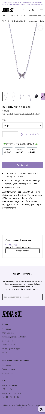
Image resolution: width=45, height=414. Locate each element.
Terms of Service (8, 344)
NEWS (3, 16)
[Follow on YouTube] (7, 397)
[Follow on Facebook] (7, 389)
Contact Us (6, 329)
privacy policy (7, 341)
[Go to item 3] (21, 96)
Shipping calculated (22, 114)
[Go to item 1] (5, 96)
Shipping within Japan (11, 348)
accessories (33, 21)
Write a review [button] (22, 250)
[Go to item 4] (28, 96)
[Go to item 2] (13, 96)
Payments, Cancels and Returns (14, 337)
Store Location (8, 333)
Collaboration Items (34, 16)
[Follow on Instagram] (3, 389)
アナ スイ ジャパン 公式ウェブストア (13, 21)
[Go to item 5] (36, 96)
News (4, 352)
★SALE (23, 16)
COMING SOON (13, 16)
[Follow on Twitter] (11, 389)
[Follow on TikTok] (3, 397)
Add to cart (22, 165)
